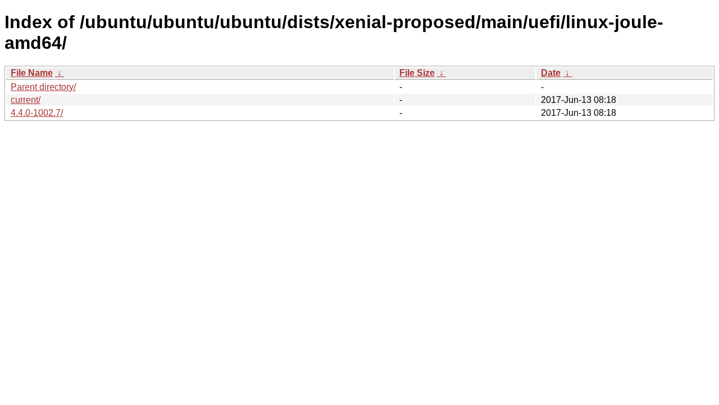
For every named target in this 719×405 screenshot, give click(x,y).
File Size (417, 73)
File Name (32, 73)
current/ (25, 100)
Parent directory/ (43, 87)
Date (551, 73)
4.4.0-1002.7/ (37, 113)
